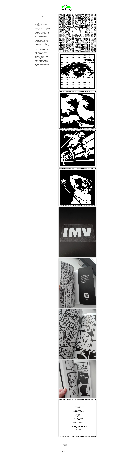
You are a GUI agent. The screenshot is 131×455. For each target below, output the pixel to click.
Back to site (65, 451)
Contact (69, 441)
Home (62, 441)
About (65, 441)
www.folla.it (65, 445)
